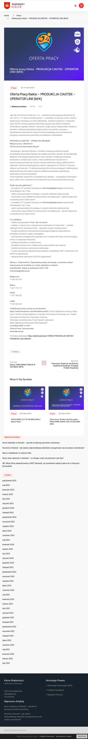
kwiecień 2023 (8, 599)
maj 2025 (6, 485)
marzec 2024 (7, 549)
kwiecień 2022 (8, 654)
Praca (18, 15)
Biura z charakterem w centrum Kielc (16, 453)
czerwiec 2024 (8, 535)
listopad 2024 (8, 512)
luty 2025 (6, 499)
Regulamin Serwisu (55, 695)
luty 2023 (6, 608)
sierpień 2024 (8, 526)
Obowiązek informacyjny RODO (59, 685)
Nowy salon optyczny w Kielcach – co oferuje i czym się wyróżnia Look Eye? (33, 458)
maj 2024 (6, 540)
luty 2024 (6, 554)
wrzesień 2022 (8, 631)
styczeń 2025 (8, 503)
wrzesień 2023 (8, 576)
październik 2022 (9, 627)
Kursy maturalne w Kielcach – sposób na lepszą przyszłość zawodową (31, 443)
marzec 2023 (7, 604)
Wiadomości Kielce (19, 106)
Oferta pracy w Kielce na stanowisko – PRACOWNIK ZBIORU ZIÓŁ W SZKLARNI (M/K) (65, 421)
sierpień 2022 (8, 636)
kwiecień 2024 (8, 544)
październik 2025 (9, 481)
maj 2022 (6, 649)
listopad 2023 (8, 567)
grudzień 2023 (8, 563)
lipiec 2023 (6, 586)
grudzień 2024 (8, 508)
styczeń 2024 (8, 558)
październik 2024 (9, 517)
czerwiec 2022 (8, 645)
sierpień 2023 (8, 581)
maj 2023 (6, 595)
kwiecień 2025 (8, 490)
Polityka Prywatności (55, 690)
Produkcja (15, 352)
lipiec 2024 (6, 531)
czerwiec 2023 (8, 590)
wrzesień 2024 (8, 522)
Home (6, 15)
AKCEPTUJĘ (82, 736)
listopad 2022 (8, 622)
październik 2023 (9, 572)
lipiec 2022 (6, 640)
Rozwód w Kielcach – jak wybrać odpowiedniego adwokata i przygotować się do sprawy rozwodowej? (43, 448)
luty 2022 (6, 663)
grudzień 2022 (8, 617)
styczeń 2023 (8, 613)
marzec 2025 (7, 494)
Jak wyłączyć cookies (63, 736)
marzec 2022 (7, 659)
